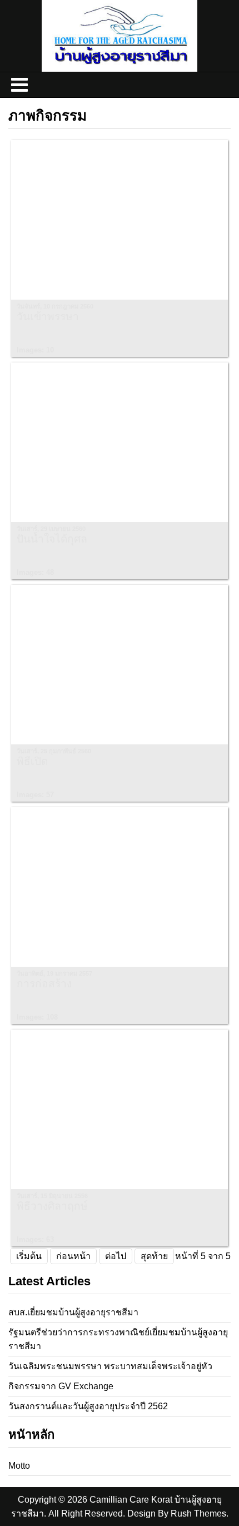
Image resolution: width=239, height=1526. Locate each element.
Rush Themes (198, 1513)
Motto (19, 1465)
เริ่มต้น (29, 1256)
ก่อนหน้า (73, 1256)
